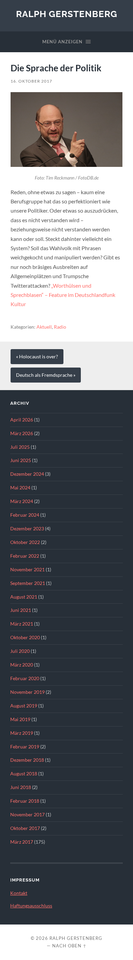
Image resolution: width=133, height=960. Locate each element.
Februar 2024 (24, 515)
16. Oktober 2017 (31, 81)
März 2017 (21, 842)
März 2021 (21, 624)
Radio (60, 327)
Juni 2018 (20, 787)
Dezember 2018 (27, 760)
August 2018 (23, 773)
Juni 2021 (20, 610)
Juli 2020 (20, 651)
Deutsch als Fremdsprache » (45, 375)
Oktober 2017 (25, 828)
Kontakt (18, 893)
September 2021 (27, 583)
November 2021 (27, 569)
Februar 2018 (24, 801)
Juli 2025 (20, 447)
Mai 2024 (20, 487)
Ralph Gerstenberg (66, 14)
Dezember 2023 (27, 528)
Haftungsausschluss (31, 905)
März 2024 (21, 501)
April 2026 (21, 419)
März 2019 (21, 733)
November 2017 (27, 814)
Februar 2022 (24, 556)
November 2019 (27, 692)
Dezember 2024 (27, 474)
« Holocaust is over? (37, 356)
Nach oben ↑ (69, 945)
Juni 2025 (20, 460)
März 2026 (21, 433)
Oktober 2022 (25, 542)
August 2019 (23, 705)
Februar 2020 (24, 678)
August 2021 (23, 597)
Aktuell (44, 327)
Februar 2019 (24, 746)
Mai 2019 (20, 719)
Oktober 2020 (25, 637)
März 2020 (21, 665)
